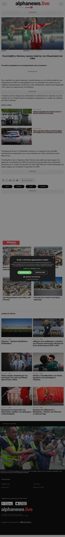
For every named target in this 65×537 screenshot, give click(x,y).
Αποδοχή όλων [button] (24, 272)
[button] (32, 268)
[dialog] (32, 268)
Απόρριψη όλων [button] (40, 272)
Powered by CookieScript (32, 279)
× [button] (53, 257)
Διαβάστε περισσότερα (46, 266)
